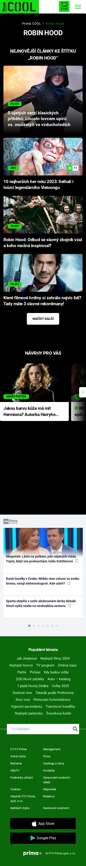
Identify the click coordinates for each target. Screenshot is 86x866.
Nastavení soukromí (56, 808)
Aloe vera (23, 700)
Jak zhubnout (27, 658)
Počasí (35, 672)
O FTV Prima (18, 749)
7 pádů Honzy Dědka (32, 686)
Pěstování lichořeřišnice (51, 700)
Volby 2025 (60, 686)
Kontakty (49, 770)
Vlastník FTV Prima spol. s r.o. (22, 799)
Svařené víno (22, 693)
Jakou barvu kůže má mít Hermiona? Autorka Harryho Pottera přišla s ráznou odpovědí (29, 412)
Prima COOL (31, 23)
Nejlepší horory (21, 665)
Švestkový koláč (58, 713)
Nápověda (49, 789)
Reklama (16, 763)
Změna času (67, 665)
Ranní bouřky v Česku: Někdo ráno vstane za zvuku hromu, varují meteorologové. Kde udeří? (42, 581)
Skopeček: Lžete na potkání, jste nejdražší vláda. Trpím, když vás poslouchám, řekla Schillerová (41, 559)
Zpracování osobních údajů (56, 780)
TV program (45, 665)
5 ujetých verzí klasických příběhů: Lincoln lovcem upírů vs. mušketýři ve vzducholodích (39, 119)
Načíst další (43, 319)
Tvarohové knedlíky (60, 706)
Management (51, 749)
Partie (21, 672)
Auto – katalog (58, 679)
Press (47, 756)
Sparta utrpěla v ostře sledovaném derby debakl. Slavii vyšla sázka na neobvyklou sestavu (41, 603)
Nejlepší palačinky (29, 713)
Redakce (49, 796)
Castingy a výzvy (53, 763)
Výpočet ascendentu (26, 706)
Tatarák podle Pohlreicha (55, 693)
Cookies (15, 789)
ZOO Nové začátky (30, 679)
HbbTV (14, 770)
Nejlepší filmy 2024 (54, 658)
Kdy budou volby (56, 672)
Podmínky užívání (21, 777)
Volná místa (18, 756)
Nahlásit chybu (20, 808)
